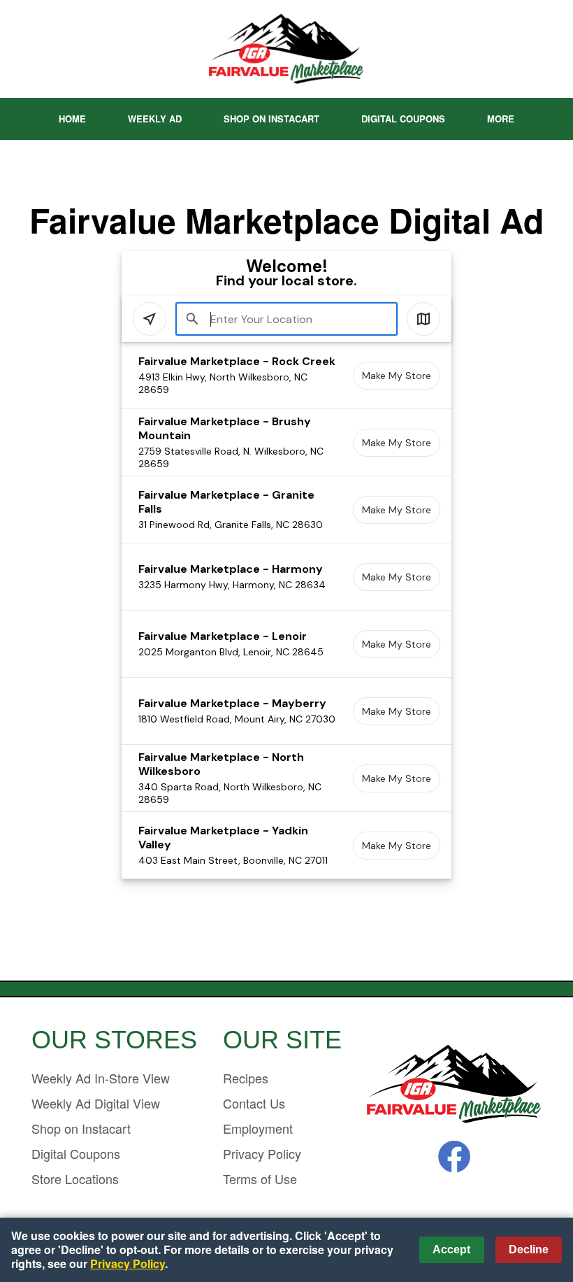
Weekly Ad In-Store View (100, 1078)
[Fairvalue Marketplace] (454, 1085)
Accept (451, 1249)
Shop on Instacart (271, 118)
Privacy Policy (262, 1153)
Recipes (245, 1078)
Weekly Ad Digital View (95, 1103)
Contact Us (254, 1103)
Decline (529, 1249)
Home (72, 118)
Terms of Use (260, 1178)
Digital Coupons (403, 118)
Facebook (454, 1157)
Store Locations (75, 1178)
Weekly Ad (155, 118)
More (500, 118)
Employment (258, 1128)
